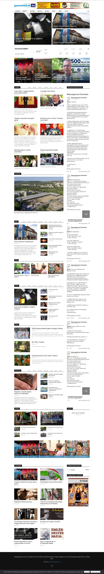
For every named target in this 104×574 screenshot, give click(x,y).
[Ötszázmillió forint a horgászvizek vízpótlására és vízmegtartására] (80, 70)
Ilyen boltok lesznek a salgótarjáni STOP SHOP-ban (26, 212)
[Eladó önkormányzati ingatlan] (71, 20)
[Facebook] (52, 566)
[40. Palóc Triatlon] (22, 346)
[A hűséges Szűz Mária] (51, 100)
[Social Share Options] (89, 171)
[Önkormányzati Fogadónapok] (71, 37)
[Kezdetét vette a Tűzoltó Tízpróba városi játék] (51, 129)
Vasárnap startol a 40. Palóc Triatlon (45, 356)
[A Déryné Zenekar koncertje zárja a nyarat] (23, 70)
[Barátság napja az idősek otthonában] (25, 161)
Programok (18, 75)
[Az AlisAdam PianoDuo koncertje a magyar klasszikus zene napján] (25, 514)
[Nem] (102, 572)
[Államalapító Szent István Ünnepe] (51, 474)
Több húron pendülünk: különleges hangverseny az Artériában (51, 502)
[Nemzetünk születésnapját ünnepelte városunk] (25, 418)
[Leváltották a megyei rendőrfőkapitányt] (17, 435)
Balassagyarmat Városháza (77, 94)
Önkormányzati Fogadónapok (23, 241)
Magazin (50, 273)
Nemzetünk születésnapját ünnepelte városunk (23, 421)
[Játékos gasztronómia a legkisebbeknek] (55, 268)
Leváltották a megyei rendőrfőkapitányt (29, 433)
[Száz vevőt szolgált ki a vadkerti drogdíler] (33, 29)
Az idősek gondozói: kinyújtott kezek (55, 427)
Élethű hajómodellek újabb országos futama (47, 328)
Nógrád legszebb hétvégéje (49, 150)
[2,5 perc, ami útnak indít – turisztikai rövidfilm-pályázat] (44, 382)
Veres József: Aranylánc (78, 413)
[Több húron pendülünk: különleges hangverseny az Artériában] (51, 494)
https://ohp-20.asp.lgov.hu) (73, 133)
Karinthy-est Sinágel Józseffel (50, 522)
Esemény (40, 87)
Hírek (36, 72)
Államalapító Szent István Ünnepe (51, 482)
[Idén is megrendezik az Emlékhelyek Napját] (51, 534)
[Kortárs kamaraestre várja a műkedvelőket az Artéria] (25, 534)
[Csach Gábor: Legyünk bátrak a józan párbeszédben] (25, 102)
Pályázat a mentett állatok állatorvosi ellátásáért (22, 392)
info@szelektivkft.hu (71, 312)
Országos (75, 72)
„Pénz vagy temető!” (53, 316)
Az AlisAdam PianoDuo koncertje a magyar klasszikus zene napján (25, 522)
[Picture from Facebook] (70, 214)
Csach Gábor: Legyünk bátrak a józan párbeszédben (24, 92)
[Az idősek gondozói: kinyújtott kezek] (43, 429)
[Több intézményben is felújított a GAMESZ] (61, 70)
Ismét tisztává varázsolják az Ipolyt (28, 427)
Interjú (55, 87)
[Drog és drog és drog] (44, 291)
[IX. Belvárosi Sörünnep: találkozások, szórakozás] (43, 435)
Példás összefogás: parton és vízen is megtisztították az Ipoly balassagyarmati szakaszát (52, 421)
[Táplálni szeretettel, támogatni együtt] (25, 129)
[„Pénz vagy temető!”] (44, 317)
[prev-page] (15, 216)
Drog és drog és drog (53, 289)
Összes (29, 87)
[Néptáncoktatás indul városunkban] (44, 253)
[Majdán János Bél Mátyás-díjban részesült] (44, 396)
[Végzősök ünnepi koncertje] (25, 494)
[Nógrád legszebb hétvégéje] (51, 159)
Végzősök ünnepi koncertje (23, 502)
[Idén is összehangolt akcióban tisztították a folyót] (44, 247)
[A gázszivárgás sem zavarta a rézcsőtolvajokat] (44, 297)
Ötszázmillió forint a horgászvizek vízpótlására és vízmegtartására (55, 389)
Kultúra (33, 273)
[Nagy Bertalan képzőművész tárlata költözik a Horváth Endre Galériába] (42, 70)
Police (16, 304)
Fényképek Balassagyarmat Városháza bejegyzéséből (75, 220)
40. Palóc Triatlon (38, 342)
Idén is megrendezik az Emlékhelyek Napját (47, 542)
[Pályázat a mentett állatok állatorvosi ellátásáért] (25, 382)
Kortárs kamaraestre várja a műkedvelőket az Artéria (23, 542)
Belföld (34, 87)
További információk (95, 571)
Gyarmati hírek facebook (74, 465)
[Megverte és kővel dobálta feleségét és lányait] (44, 304)
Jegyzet (55, 221)
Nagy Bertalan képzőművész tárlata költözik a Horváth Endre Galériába (56, 227)
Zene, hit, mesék (35, 275)
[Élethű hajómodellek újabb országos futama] (22, 333)
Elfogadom (87, 571)
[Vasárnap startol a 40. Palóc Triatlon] (22, 360)
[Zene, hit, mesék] (39, 268)
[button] (88, 11)
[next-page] (17, 216)
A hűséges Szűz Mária (47, 91)
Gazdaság (46, 87)
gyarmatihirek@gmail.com (54, 561)
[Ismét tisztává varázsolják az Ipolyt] (17, 429)
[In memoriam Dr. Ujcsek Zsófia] (44, 240)
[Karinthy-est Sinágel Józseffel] (51, 514)
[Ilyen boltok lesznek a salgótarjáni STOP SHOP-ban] (38, 194)
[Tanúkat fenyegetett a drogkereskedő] (44, 311)
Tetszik (87, 469)
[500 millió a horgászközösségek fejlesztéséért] (44, 376)
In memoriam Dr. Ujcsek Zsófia (55, 239)
